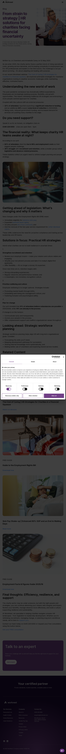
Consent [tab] (11, 361)
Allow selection (33, 395)
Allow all (54, 395)
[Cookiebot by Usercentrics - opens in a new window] (53, 357)
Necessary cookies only (12, 395)
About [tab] (54, 361)
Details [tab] (33, 361)
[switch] (25, 389)
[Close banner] (63, 357)
